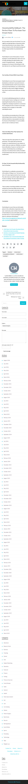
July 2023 (6, 481)
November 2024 (7, 427)
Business (10, 252)
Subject (3, 323)
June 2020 (6, 586)
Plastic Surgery (7, 713)
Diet (5, 659)
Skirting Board (7, 723)
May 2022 (6, 515)
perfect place (19, 254)
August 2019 (7, 616)
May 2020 (6, 589)
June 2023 (6, 485)
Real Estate (6, 717)
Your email (4, 317)
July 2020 (6, 582)
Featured (6, 669)
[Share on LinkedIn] (14, 244)
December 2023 (7, 464)
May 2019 (6, 626)
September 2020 (8, 576)
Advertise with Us (14, 754)
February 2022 (7, 525)
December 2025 (7, 384)
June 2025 (6, 404)
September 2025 (8, 394)
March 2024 (7, 454)
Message (4, 330)
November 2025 (7, 387)
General (5, 690)
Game (5, 686)
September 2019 (8, 613)
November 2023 (7, 468)
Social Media (7, 727)
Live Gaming (7, 706)
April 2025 (6, 411)
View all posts (14, 284)
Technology (6, 737)
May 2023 (6, 488)
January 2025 (7, 421)
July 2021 (6, 545)
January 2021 (7, 566)
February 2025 (7, 417)
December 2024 (7, 424)
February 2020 (7, 596)
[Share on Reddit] (3, 247)
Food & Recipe (7, 683)
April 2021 (6, 555)
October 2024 (7, 431)
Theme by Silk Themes (14, 782)
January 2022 (7, 528)
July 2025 (6, 400)
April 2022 (6, 518)
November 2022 (7, 498)
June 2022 (6, 512)
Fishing (5, 676)
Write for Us (17, 751)
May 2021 (6, 552)
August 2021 (7, 542)
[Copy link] (13, 247)
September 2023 (8, 475)
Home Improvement (8, 696)
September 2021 (8, 539)
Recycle (5, 720)
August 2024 (7, 438)
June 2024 (6, 444)
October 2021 (7, 535)
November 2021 (7, 532)
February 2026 (7, 380)
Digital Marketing (8, 663)
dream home (17, 252)
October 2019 (7, 609)
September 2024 (8, 434)
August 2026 (7, 360)
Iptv (5, 700)
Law (5, 703)
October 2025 (7, 390)
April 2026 (6, 373)
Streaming (6, 733)
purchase (5, 256)
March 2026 (7, 377)
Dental (5, 656)
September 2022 (8, 505)
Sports (5, 730)
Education (6, 666)
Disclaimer (10, 751)
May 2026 (6, 370)
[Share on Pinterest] (21, 244)
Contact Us (8, 748)
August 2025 (7, 397)
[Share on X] (11, 244)
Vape (5, 740)
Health (5, 693)
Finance (5, 673)
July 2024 (6, 441)
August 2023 (7, 478)
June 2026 (6, 367)
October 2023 (7, 471)
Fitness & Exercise (8, 680)
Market (5, 710)
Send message (6, 351)
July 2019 (6, 619)
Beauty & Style (7, 646)
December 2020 (7, 569)
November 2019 (7, 606)
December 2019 (7, 603)
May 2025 (6, 407)
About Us (20, 748)
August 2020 (7, 579)
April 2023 (6, 491)
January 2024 (7, 461)
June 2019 (6, 623)
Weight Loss (7, 744)
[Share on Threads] (10, 247)
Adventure (6, 642)
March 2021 (7, 559)
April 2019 (6, 630)
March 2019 (7, 633)
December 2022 (7, 495)
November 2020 (7, 572)
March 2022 (7, 522)
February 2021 (7, 562)
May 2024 (6, 448)
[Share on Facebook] (7, 244)
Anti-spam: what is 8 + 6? (7, 345)
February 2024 (7, 458)
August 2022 (7, 508)
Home (14, 748)
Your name (4, 311)
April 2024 (6, 451)
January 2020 (7, 599)
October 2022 (7, 502)
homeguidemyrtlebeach (8, 254)
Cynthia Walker (7, 37)
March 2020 (7, 592)
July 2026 (6, 363)
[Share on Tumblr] (7, 247)
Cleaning (6, 653)
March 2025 (7, 414)
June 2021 (6, 549)
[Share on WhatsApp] (18, 244)
